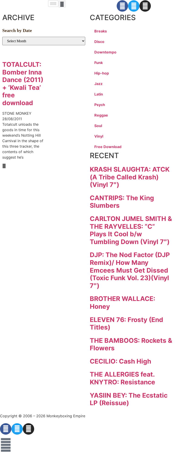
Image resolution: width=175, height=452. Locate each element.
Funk (98, 62)
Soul (98, 125)
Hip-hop (101, 73)
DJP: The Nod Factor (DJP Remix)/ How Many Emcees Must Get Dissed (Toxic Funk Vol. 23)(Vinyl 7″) (130, 270)
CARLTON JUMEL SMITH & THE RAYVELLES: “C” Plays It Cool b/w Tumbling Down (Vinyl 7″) (131, 230)
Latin (98, 94)
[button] (62, 4)
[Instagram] (145, 6)
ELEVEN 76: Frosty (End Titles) (126, 323)
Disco (99, 41)
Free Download (107, 146)
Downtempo (105, 52)
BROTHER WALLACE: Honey (122, 302)
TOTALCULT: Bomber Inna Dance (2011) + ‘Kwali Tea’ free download (22, 84)
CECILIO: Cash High (120, 361)
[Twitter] (133, 6)
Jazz (98, 83)
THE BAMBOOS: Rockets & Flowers (131, 344)
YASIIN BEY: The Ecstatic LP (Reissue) (128, 399)
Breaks (100, 31)
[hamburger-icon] (53, 3)
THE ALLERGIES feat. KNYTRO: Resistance (122, 378)
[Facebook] (122, 6)
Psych (99, 104)
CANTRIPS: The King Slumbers (122, 202)
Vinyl (98, 136)
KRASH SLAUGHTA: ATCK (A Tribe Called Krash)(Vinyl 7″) (130, 177)
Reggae (101, 115)
